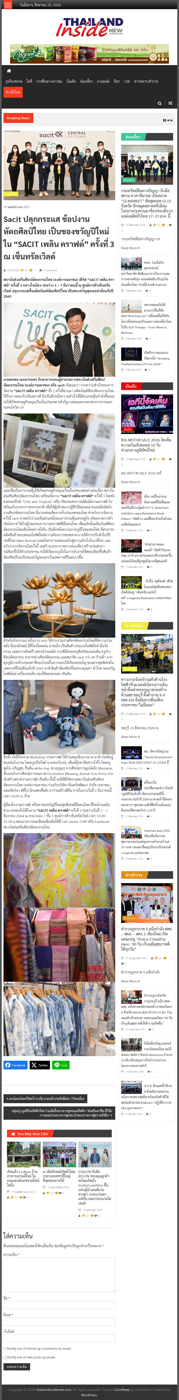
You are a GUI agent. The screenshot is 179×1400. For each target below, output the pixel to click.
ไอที (29, 81)
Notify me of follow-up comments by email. (39, 1348)
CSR (127, 81)
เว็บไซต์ (8, 1331)
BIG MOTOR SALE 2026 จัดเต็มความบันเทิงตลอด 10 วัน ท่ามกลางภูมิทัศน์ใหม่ (146, 444)
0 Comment (50, 270)
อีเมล (8, 1315)
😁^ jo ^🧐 (16, 1197)
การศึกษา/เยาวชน (49, 81)
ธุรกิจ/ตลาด (14, 81)
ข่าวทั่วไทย (13, 92)
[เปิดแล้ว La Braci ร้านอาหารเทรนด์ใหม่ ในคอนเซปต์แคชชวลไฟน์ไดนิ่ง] (23, 1154)
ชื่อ (6, 1298)
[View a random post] (170, 103)
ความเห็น (11, 1254)
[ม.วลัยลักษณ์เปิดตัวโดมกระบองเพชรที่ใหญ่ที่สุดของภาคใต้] (59, 1154)
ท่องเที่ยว (86, 81)
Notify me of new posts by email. (31, 1357)
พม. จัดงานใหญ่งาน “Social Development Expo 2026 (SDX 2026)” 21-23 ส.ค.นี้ (146, 756)
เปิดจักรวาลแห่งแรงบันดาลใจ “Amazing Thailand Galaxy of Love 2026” (145, 358)
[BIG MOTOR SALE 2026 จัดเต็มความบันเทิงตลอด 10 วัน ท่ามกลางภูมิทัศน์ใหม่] (147, 413)
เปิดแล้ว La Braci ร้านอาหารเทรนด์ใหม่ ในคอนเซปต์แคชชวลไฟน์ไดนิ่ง (23, 1178)
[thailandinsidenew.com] (8, 70)
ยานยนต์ (103, 81)
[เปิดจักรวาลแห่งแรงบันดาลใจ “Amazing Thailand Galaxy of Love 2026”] (131, 353)
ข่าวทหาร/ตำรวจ (146, 81)
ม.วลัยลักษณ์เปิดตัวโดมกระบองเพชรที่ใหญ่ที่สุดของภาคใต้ (59, 1176)
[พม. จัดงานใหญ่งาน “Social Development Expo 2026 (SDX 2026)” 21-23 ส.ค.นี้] (131, 752)
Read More (129, 247)
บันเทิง (71, 81)
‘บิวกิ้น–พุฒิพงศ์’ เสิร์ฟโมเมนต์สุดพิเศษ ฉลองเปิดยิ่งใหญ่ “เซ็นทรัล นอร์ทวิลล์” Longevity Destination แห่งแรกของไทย (147, 592)
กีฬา (117, 81)
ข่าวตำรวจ (129, 918)
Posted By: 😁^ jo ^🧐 (20, 270)
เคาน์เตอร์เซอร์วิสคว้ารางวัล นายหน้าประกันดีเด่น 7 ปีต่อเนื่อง (46, 1099)
